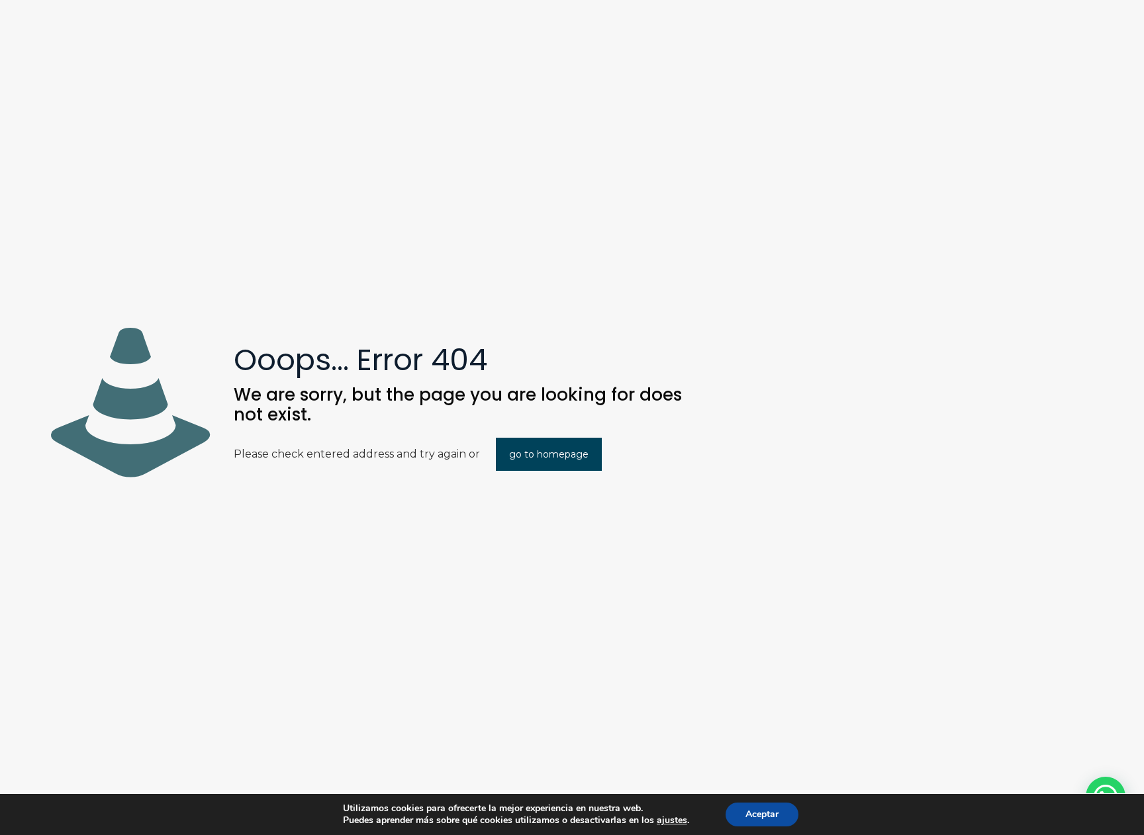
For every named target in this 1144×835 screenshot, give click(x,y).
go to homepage (549, 454)
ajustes (672, 820)
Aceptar (762, 814)
